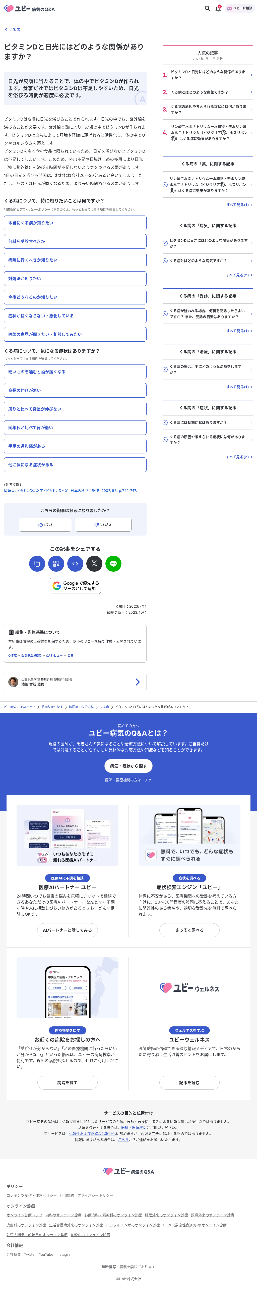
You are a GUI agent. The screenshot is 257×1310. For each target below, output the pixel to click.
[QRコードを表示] (56, 564)
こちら (123, 1139)
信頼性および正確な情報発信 (92, 1133)
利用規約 (10, 210)
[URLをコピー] (37, 564)
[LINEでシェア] (113, 564)
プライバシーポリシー (35, 210)
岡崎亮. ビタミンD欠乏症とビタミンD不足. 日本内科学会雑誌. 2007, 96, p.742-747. (70, 490)
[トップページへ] (128, 1175)
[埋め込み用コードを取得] (75, 564)
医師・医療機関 (133, 1127)
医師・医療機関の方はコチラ (128, 780)
